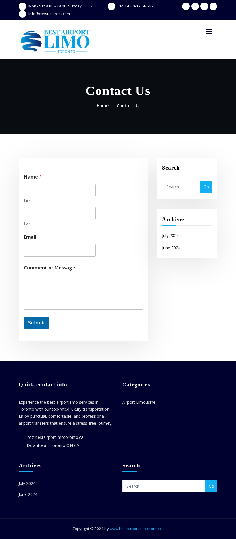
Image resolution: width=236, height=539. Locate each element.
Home (103, 105)
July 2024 (170, 235)
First (28, 200)
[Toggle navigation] (209, 31)
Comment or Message (49, 268)
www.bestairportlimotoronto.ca (137, 528)
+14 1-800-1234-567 (135, 6)
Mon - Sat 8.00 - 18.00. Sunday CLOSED (62, 6)
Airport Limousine (138, 402)
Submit (36, 322)
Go (206, 186)
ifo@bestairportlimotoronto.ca (55, 437)
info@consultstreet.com (49, 13)
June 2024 (171, 247)
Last (28, 223)
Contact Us (128, 105)
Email (32, 237)
